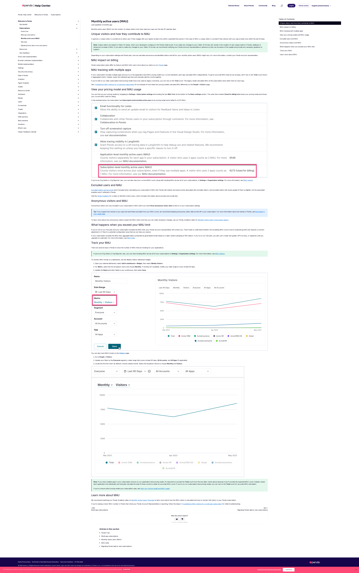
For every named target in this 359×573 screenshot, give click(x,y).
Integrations (22, 113)
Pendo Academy (103, 196)
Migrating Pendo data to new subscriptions (34, 45)
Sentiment (21, 94)
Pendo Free (24, 31)
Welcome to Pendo (41, 15)
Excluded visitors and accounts (102, 190)
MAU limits (24, 42)
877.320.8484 (79, 562)
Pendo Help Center (25, 15)
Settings (21, 68)
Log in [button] (291, 6)
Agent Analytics (23, 83)
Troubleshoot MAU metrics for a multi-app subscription (114, 84)
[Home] (28, 5)
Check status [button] (304, 6)
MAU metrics (248, 180)
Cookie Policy (127, 569)
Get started (23, 24)
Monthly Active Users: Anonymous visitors (213, 220)
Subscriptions (56, 15)
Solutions (21, 124)
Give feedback (24, 53)
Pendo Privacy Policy (24, 562)
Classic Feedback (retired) (27, 132)
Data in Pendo (23, 75)
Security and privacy (25, 72)
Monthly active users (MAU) (30, 38)
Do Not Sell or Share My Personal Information (269, 569)
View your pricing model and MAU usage (155, 488)
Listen (20, 102)
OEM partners (23, 117)
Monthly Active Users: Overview (142, 500)
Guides (20, 87)
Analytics (21, 79)
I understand (288, 569)
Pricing (161, 65)
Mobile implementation (26, 64)
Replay (20, 98)
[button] (281, 5)
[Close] (356, 570)
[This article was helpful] (176, 519)
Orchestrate (22, 105)
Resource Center (24, 90)
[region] (179, 570)
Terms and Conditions (66, 562)
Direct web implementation (27, 57)
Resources (23, 49)
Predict (20, 109)
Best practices (23, 120)
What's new (22, 128)
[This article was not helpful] (182, 519)
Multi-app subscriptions (28, 35)
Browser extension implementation (30, 60)
